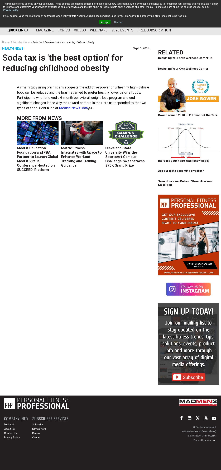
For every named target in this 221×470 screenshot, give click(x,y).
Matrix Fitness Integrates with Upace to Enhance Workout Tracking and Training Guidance (81, 156)
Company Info (16, 418)
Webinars (99, 30)
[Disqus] (83, 228)
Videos (80, 30)
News (55, 118)
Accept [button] (104, 22)
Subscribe (38, 424)
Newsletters (39, 428)
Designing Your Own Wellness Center (183, 68)
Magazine (45, 30)
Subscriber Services (50, 418)
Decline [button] (118, 22)
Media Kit (9, 424)
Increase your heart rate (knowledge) (183, 160)
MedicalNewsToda (73, 108)
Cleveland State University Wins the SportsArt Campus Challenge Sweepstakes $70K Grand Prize (125, 156)
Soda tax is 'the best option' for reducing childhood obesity (62, 63)
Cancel (36, 437)
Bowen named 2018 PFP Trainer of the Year (187, 115)
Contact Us (10, 433)
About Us (9, 428)
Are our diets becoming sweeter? (181, 170)
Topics (64, 30)
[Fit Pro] (36, 403)
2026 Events (122, 30)
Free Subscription (154, 30)
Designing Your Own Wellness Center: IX (185, 58)
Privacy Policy (10, 10)
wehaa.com (210, 440)
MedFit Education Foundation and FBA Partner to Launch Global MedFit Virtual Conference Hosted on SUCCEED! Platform (37, 159)
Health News (12, 48)
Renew (36, 433)
